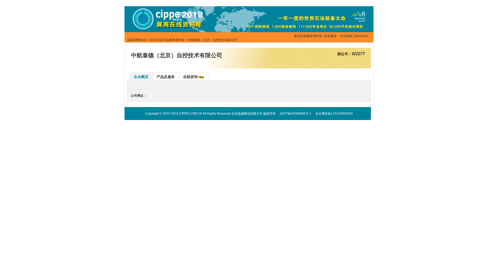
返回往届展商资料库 (308, 36)
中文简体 (346, 36)
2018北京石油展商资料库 (166, 40)
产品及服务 (166, 77)
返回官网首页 (136, 40)
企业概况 (141, 77)
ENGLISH (361, 36)
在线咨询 (190, 77)
